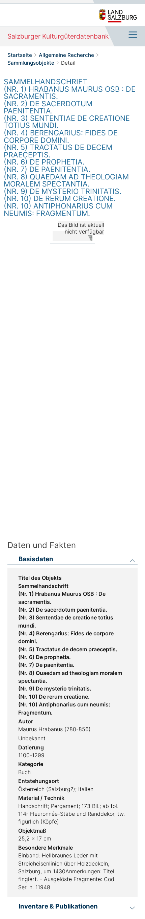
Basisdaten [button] (36, 559)
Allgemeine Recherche (66, 55)
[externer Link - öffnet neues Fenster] (118, 16)
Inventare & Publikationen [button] (58, 906)
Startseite (19, 55)
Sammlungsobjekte (30, 63)
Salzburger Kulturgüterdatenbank (58, 36)
